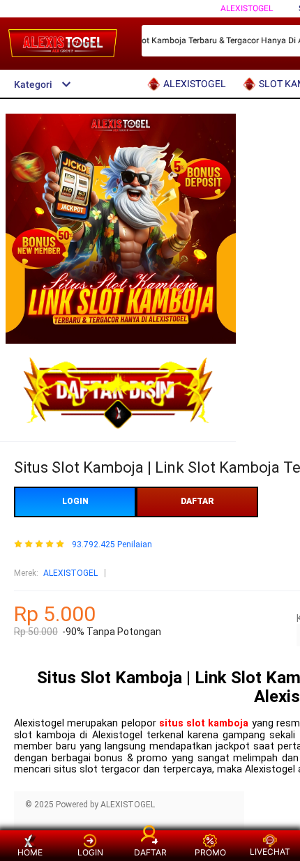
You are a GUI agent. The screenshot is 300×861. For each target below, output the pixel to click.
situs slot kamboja (204, 723)
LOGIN (75, 501)
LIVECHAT (270, 851)
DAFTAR (197, 501)
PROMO (210, 852)
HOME (30, 852)
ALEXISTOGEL (246, 8)
